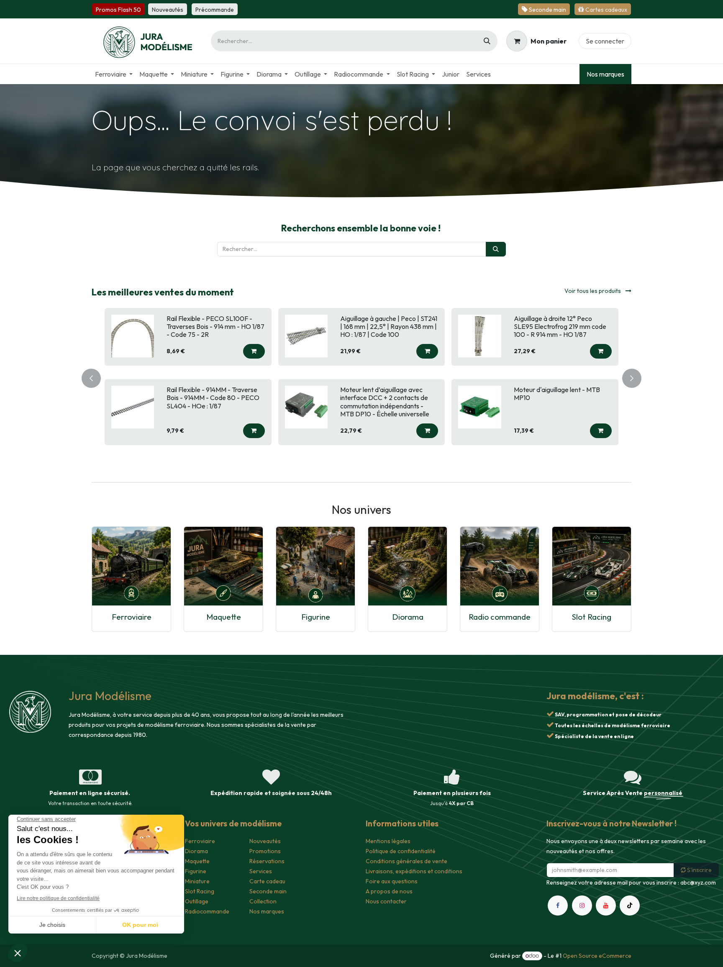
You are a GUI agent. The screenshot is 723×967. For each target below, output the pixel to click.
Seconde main (268, 891)
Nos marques (605, 74)
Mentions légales (388, 841)
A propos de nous (389, 891)
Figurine (315, 616)
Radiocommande (207, 911)
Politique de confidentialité (401, 851)
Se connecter (605, 41)
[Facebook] (558, 905)
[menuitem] (114, 74)
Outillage (196, 901)
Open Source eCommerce (597, 955)
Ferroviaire (131, 616)
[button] (254, 351)
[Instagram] (582, 905)
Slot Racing (591, 616)
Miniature (197, 881)
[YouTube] (606, 905)
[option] (361, 376)
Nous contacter (386, 901)
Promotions (265, 851)
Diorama (407, 616)
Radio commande (500, 616)
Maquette (223, 616)
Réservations (267, 861)
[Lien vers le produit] (131, 565)
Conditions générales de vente (406, 861)
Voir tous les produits (593, 291)
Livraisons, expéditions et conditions (414, 871)
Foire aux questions (392, 881)
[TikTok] (630, 905)
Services (260, 871)
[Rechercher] (487, 41)
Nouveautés (265, 841)
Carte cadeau (267, 881)
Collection (263, 901)
